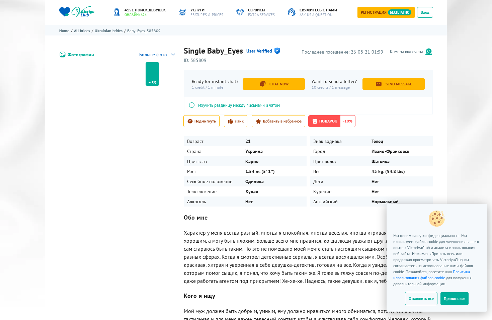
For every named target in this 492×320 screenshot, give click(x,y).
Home (64, 30)
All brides (82, 30)
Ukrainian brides (108, 30)
